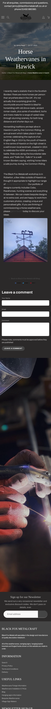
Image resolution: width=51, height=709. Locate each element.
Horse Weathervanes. (16, 184)
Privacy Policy (7, 666)
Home (4, 73)
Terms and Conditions (10, 669)
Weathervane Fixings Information (14, 686)
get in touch (16, 211)
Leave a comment (13, 348)
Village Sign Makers (9, 701)
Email (4, 309)
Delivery (5, 672)
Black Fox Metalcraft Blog (17, 73)
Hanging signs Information (11, 695)
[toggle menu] (3, 17)
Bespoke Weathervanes (11, 698)
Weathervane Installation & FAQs (14, 689)
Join (42, 614)
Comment (5, 320)
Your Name (6, 298)
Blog (3, 692)
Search (4, 663)
